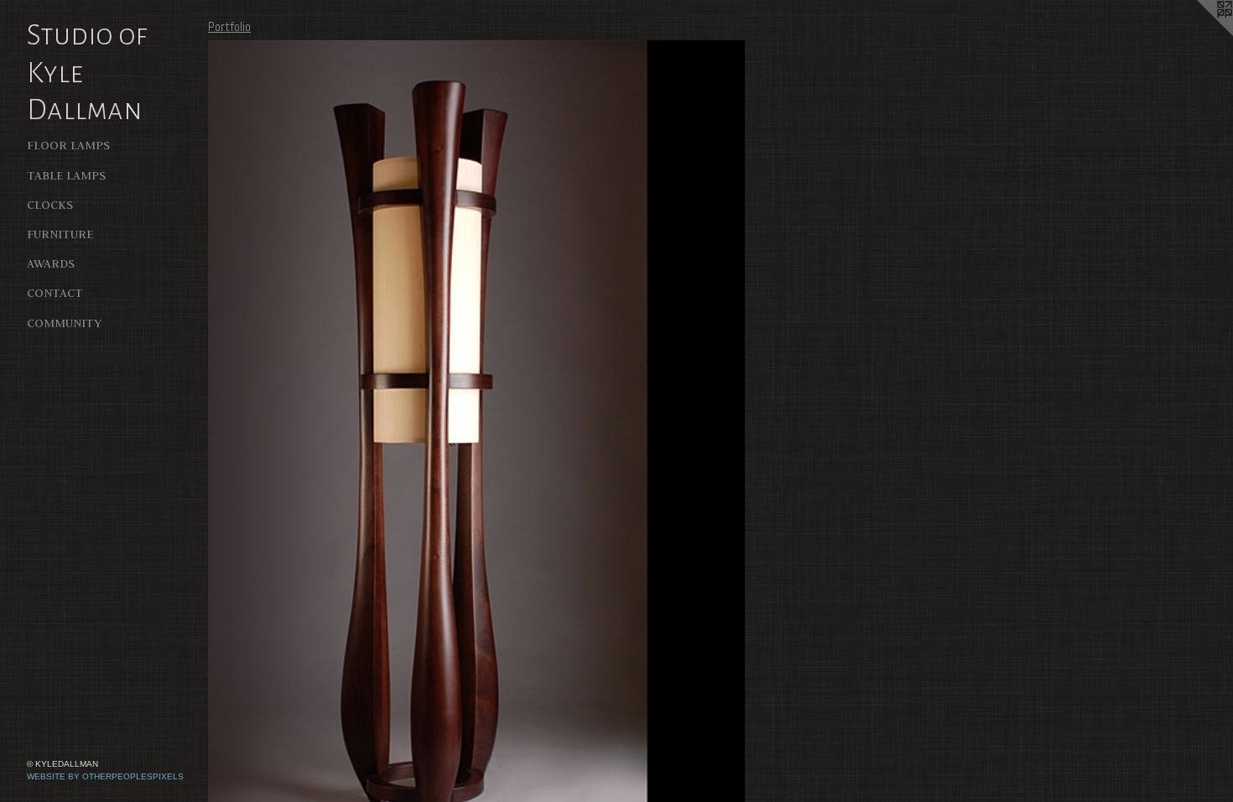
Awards (51, 263)
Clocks (50, 204)
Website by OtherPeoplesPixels (105, 776)
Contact (55, 292)
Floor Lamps (68, 145)
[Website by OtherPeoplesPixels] (1199, 33)
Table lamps (66, 175)
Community (64, 323)
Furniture (60, 234)
